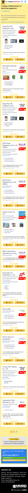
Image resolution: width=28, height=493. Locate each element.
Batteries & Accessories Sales (8, 30)
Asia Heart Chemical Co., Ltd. (9, 67)
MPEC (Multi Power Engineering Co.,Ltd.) (9, 252)
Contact (21, 59)
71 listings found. (5, 11)
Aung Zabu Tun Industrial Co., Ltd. (8, 274)
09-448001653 (8, 457)
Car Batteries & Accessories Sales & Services (9, 32)
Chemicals (4, 69)
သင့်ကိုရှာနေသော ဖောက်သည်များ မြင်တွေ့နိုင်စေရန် (12, 453)
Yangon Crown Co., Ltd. (9, 213)
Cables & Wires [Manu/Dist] (8, 216)
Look (9, 59)
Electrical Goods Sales (7, 149)
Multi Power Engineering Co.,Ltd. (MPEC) (9, 182)
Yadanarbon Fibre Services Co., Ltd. (8, 401)
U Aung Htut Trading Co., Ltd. (9, 368)
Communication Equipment (8, 404)
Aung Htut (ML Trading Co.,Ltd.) (8, 27)
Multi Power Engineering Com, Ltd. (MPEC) (10, 145)
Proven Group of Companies (8, 338)
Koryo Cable (6, 309)
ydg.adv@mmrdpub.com (11, 460)
